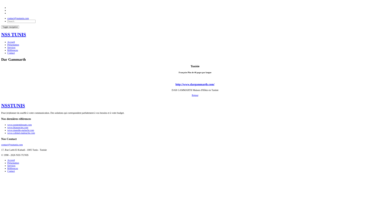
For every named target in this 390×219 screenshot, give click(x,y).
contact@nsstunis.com (18, 18)
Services (11, 47)
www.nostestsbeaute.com (19, 124)
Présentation (13, 44)
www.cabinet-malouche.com (21, 133)
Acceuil (11, 160)
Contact (11, 53)
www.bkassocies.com (17, 127)
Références (12, 50)
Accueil (11, 42)
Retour (195, 95)
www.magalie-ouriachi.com (20, 130)
